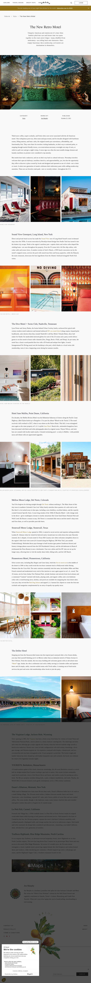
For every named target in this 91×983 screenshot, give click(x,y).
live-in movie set (61, 563)
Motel (14, 663)
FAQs (85, 925)
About (85, 929)
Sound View (45, 239)
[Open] (88, 8)
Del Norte (45, 504)
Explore (7, 2)
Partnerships (43, 2)
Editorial (7, 16)
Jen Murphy (44, 118)
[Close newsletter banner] (88, 969)
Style (15, 16)
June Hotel (47, 426)
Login (81, 2)
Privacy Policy (10, 929)
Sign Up (82, 974)
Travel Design (18, 2)
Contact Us (8, 925)
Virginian (33, 739)
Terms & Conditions (12, 932)
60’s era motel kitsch (54, 331)
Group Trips (31, 2)
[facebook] (9, 936)
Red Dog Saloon (34, 582)
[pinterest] (6, 936)
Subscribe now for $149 (64, 8)
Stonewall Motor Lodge (23, 532)
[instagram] (4, 936)
